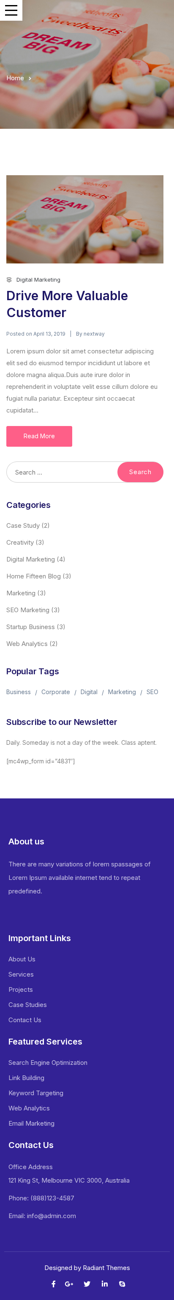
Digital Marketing (38, 279)
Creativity (20, 542)
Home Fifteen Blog (33, 576)
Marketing (20, 593)
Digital (89, 691)
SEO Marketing (27, 610)
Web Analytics (27, 644)
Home (15, 78)
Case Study (23, 525)
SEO (152, 691)
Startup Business (30, 627)
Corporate (55, 691)
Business (18, 691)
